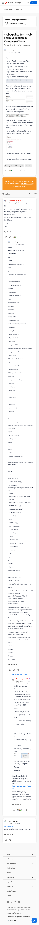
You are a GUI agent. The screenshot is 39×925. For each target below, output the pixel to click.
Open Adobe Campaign (16, 23)
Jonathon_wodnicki (15, 200)
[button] (11, 45)
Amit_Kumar (8, 827)
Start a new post (27, 184)
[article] (19, 219)
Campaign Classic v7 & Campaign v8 (12, 9)
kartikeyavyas (13, 50)
